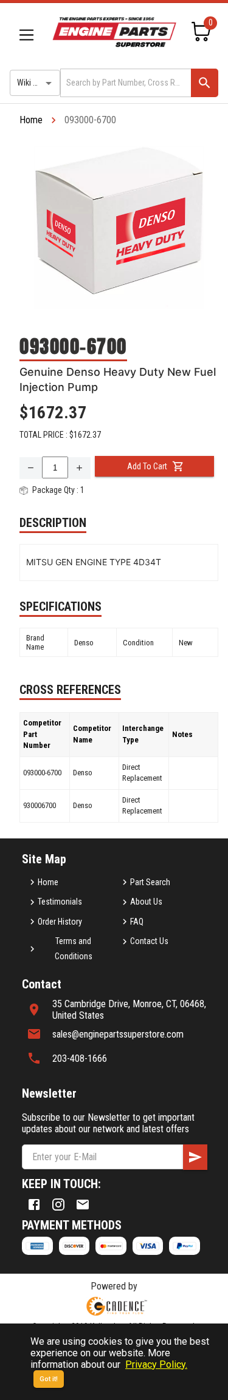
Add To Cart (147, 466)
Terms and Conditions (73, 948)
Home (31, 120)
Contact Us (149, 941)
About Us (146, 901)
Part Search (150, 882)
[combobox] (124, 82)
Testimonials (60, 901)
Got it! (49, 1379)
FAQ (136, 921)
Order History (60, 921)
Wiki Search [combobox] (37, 82)
